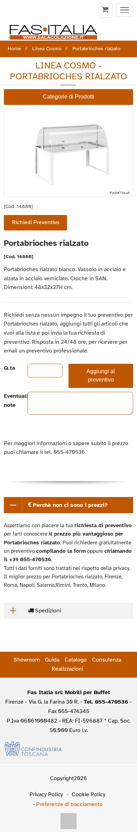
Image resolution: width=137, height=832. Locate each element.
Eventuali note (9, 400)
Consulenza (106, 659)
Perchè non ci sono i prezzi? (69, 505)
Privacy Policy (46, 794)
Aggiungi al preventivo (100, 375)
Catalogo (76, 659)
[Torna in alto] (68, 821)
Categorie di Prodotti (68, 97)
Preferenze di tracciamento (69, 804)
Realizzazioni (67, 668)
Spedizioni (47, 610)
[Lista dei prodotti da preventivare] (105, 10)
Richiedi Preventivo (35, 222)
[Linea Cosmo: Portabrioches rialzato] (68, 151)
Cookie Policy (88, 794)
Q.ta (9, 367)
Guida (52, 659)
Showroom (27, 659)
